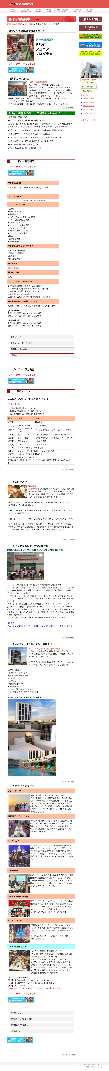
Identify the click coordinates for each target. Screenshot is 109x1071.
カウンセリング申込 (89, 113)
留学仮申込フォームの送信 (20, 294)
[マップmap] (90, 20)
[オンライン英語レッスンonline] (90, 54)
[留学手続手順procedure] (90, 28)
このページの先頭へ (68, 107)
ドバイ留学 (29, 24)
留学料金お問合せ (88, 102)
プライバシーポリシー (90, 120)
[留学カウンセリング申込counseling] (90, 37)
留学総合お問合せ (88, 98)
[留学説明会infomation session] (90, 45)
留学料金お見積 (88, 109)
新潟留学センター (29, 4)
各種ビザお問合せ (88, 106)
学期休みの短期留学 (15, 24)
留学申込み (86, 95)
